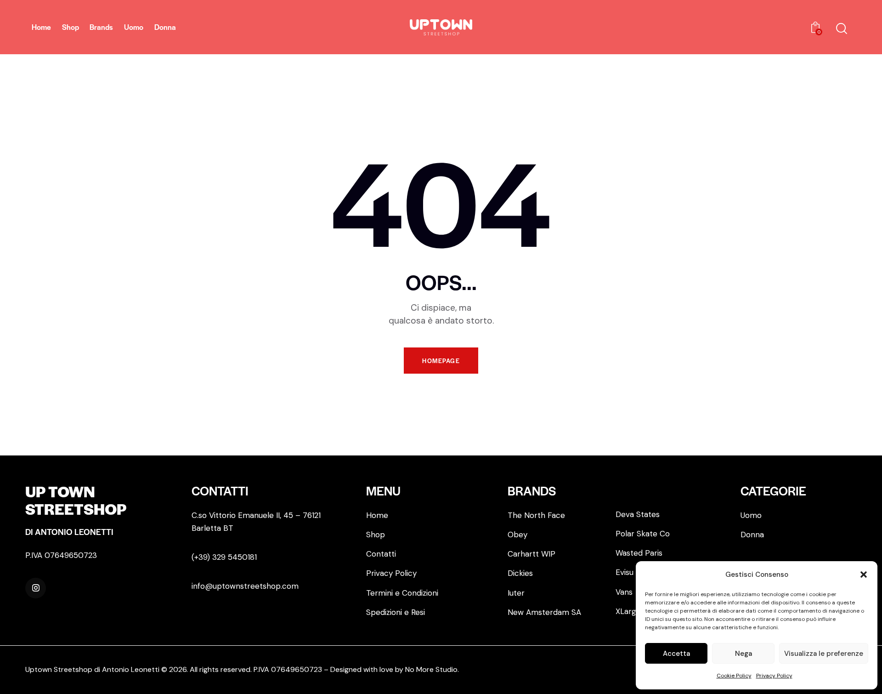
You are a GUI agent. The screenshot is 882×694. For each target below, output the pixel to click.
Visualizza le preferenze (823, 653)
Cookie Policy (734, 675)
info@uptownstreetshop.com (245, 586)
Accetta (676, 653)
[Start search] (841, 28)
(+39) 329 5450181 (224, 557)
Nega (743, 653)
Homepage (441, 360)
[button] (863, 574)
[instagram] (35, 588)
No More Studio (431, 669)
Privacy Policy (774, 675)
